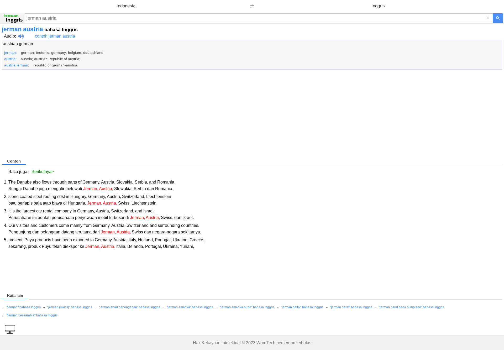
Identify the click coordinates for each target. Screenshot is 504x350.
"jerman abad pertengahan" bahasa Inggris (129, 307)
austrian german (18, 43)
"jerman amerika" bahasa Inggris (190, 307)
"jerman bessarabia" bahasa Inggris (32, 315)
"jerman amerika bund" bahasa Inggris (247, 307)
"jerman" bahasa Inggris (24, 307)
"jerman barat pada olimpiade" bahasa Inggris (411, 307)
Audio (9, 36)
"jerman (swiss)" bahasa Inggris (69, 307)
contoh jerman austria (55, 36)
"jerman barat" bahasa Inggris (351, 307)
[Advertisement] (159, 116)
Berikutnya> (43, 171)
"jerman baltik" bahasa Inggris (302, 307)
